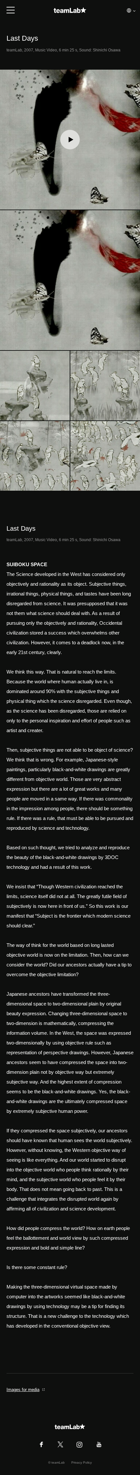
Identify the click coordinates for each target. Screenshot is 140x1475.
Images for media (23, 1389)
